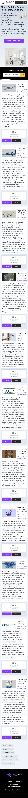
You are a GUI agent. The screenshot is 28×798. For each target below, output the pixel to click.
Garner (8, 763)
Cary (8, 745)
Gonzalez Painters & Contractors (22, 509)
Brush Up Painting (21, 149)
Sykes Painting (20, 622)
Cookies (14, 792)
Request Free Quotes (13, 41)
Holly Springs (10, 760)
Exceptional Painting (21, 334)
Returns (20, 790)
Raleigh (9, 752)
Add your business (14, 786)
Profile (7, 141)
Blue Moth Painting (21, 562)
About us (9, 782)
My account (14, 784)
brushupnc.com (22, 157)
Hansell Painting (20, 86)
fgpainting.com (21, 518)
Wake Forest (10, 756)
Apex (8, 749)
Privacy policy (9, 790)
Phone (16, 141)
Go (23, 75)
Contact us (19, 782)
